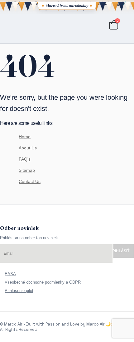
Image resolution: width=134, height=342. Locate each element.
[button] (5, 25)
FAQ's (25, 159)
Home (25, 136)
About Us (28, 147)
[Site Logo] (34, 24)
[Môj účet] (97, 25)
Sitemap (27, 170)
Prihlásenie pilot (19, 290)
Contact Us (30, 181)
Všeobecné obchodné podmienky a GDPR (43, 282)
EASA (10, 273)
